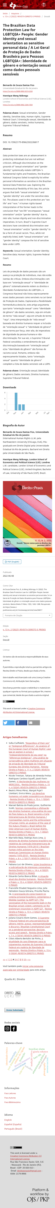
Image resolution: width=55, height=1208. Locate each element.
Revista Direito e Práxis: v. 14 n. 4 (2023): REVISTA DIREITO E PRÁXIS (29, 872)
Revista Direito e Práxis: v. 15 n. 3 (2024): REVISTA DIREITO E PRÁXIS (30, 952)
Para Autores (10, 1097)
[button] (9, 722)
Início (5, 13)
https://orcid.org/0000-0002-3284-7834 (18, 105)
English (8, 1119)
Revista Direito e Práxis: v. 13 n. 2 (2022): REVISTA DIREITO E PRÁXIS (30, 911)
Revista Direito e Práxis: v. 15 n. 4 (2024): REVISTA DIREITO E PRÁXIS (29, 786)
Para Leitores (10, 1093)
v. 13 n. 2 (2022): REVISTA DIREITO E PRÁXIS (21, 16)
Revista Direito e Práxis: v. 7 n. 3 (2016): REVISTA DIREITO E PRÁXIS (30, 934)
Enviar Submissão (14, 1010)
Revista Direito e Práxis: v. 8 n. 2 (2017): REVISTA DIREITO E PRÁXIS (29, 858)
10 (24, 959)
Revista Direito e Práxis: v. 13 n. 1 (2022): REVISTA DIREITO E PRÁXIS (29, 833)
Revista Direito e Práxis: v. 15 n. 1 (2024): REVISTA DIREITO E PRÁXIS (29, 801)
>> (29, 959)
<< (4, 959)
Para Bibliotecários (12, 1102)
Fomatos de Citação (13, 615)
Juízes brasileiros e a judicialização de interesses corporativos (30, 866)
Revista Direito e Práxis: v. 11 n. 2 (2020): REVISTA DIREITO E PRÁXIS (29, 769)
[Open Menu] (5, 5)
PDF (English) (13, 561)
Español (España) (12, 1124)
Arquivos (15, 13)
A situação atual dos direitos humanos (28, 878)
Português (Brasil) (13, 1128)
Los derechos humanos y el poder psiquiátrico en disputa (30, 795)
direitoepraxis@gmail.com (29, 1171)
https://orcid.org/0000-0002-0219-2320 (18, 91)
